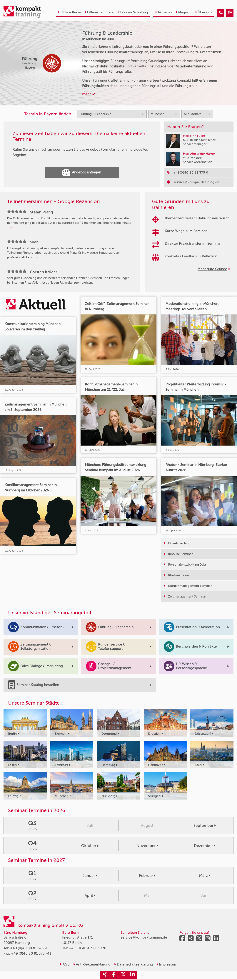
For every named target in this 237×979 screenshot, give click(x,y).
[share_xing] (104, 975)
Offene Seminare (100, 12)
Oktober (88, 845)
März (203, 875)
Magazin (184, 12)
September (203, 825)
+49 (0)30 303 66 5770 (87, 948)
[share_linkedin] (132, 975)
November (146, 845)
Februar (146, 875)
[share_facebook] (113, 975)
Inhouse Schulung (134, 12)
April (89, 895)
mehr (87, 94)
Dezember (203, 845)
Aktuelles (165, 12)
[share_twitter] (123, 975)
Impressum (167, 964)
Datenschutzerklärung (134, 964)
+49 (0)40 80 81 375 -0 (29, 948)
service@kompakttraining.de (144, 937)
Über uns (205, 12)
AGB (66, 964)
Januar (89, 875)
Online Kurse (71, 12)
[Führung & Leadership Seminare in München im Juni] (220, 13)
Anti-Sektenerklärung (92, 964)
